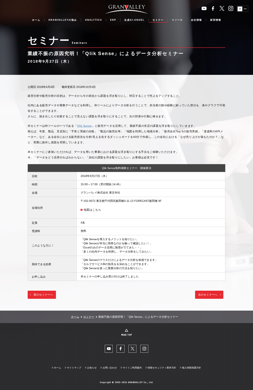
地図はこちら (92, 209)
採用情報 (215, 20)
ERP (113, 20)
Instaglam (230, 8)
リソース (177, 20)
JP (240, 9)
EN (245, 9)
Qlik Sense (84, 125)
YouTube (204, 8)
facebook (213, 8)
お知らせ (92, 367)
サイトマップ (74, 367)
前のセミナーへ (43, 294)
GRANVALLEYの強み (62, 20)
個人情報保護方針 (191, 367)
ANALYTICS (93, 20)
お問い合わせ (110, 367)
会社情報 (196, 20)
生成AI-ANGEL (134, 20)
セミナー (158, 20)
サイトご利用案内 (132, 367)
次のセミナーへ (207, 294)
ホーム (36, 20)
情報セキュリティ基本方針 (162, 367)
